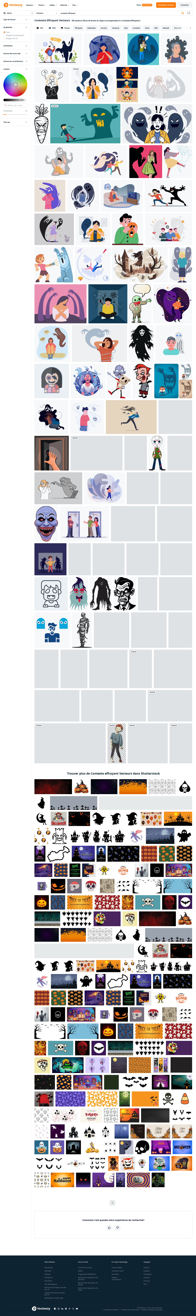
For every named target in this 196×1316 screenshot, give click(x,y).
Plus (74, 5)
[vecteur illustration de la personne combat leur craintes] (142, 559)
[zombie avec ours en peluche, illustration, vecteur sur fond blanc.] (119, 381)
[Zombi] (46, 669)
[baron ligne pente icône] (79, 559)
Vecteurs (29, 5)
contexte (136, 28)
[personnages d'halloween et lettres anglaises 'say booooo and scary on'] (97, 706)
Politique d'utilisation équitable (151, 1310)
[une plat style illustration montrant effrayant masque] (127, 229)
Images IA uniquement (15, 35)
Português (147, 1274)
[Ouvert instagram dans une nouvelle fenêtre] (58, 1309)
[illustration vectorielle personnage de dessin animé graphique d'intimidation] (92, 264)
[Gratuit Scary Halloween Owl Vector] (56, 706)
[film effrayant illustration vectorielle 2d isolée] (122, 196)
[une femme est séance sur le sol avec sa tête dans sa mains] (51, 417)
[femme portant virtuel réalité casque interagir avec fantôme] (178, 161)
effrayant (78, 28)
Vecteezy (48, 1271)
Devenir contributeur (116, 1278)
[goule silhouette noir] (101, 594)
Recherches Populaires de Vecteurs (88, 1278)
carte (147, 28)
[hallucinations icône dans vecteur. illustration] (174, 343)
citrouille (177, 28)
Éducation (48, 1281)
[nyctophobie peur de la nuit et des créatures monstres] (108, 669)
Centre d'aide (117, 1267)
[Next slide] (188, 28)
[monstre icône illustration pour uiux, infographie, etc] (111, 630)
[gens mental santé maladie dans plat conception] (181, 264)
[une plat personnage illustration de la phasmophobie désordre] (87, 417)
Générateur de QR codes (54, 1298)
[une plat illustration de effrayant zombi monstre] (88, 381)
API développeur (51, 1284)
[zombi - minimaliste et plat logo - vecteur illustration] (125, 594)
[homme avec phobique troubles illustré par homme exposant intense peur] (59, 161)
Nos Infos (115, 1274)
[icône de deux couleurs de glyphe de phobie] (52, 630)
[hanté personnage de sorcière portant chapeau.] (135, 453)
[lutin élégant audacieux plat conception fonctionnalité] (176, 488)
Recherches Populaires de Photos (88, 1284)
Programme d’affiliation (87, 1274)
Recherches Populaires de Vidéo (88, 1289)
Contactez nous (117, 1271)
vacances (115, 28)
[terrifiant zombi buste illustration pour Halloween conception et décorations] (140, 669)
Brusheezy (49, 1267)
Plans (139, 5)
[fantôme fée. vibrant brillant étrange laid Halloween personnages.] (79, 594)
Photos (41, 5)
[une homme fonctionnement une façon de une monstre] (148, 743)
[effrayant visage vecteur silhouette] (180, 630)
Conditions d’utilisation (111, 1310)
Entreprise (49, 1277)
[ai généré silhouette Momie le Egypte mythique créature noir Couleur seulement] (82, 630)
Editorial (63, 5)
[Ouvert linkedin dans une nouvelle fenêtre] (62, 1309)
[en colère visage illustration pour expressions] (143, 488)
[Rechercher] (182, 13)
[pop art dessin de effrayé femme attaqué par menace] (145, 161)
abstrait (166, 28)
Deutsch (147, 1277)
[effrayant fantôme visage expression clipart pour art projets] (176, 559)
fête (156, 28)
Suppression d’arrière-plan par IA (55, 1294)
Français (147, 1281)
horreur (104, 28)
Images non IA (11, 38)
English (146, 1267)
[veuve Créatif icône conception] (147, 594)
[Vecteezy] (13, 5)
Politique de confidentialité (130, 1310)
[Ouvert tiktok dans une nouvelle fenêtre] (69, 1309)
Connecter (185, 5)
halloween (91, 28)
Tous (8, 32)
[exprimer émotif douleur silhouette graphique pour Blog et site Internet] (109, 559)
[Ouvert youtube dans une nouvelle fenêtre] (77, 1309)
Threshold (7, 111)
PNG (54, 28)
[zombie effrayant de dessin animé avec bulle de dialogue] (140, 303)
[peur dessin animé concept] (173, 381)
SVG (41, 28)
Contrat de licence (85, 1267)
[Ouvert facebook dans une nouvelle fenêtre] (55, 1309)
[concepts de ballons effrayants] (149, 630)
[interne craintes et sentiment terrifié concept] (166, 84)
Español (147, 1271)
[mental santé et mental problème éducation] (127, 84)
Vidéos (52, 5)
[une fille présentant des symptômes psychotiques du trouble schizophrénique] (54, 229)
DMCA (80, 1271)
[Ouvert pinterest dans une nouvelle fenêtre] (66, 1309)
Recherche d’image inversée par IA (55, 1288)
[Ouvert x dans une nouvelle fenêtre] (73, 1309)
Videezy (47, 1274)
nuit (126, 28)
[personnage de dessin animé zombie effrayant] (117, 743)
